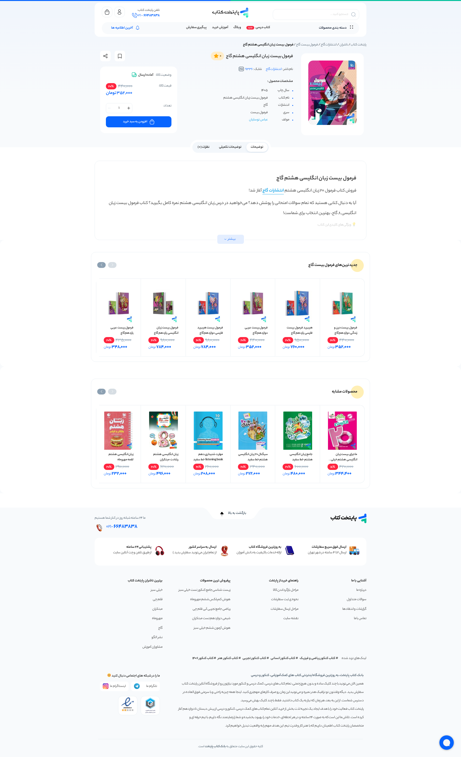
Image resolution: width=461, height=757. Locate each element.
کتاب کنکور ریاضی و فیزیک (317, 658)
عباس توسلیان (258, 120)
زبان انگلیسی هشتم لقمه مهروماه (121, 457)
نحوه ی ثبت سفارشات (284, 599)
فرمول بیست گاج (307, 45)
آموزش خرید (220, 27)
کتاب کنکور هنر (228, 658)
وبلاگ (237, 27)
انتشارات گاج (329, 45)
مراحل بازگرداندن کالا (285, 590)
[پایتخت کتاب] (230, 12)
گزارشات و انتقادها (354, 609)
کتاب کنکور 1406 (202, 658)
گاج (160, 628)
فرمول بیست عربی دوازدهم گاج (256, 330)
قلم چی (158, 599)
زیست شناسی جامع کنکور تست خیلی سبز (204, 590)
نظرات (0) (204, 147)
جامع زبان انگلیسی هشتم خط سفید (301, 457)
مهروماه (157, 618)
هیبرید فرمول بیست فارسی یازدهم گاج (299, 330)
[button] (112, 265)
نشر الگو (157, 637)
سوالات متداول (356, 599)
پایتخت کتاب (358, 45)
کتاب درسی (262, 27)
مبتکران (157, 609)
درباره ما (361, 590)
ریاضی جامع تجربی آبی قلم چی (211, 609)
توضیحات (257, 147)
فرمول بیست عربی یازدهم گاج (121, 330)
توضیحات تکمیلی (230, 147)
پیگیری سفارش (196, 27)
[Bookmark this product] (120, 56)
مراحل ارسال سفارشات (284, 609)
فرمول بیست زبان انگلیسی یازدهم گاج (166, 330)
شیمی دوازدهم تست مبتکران (211, 618)
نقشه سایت (290, 618)
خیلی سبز (157, 590)
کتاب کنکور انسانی (283, 658)
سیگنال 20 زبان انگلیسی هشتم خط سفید (253, 457)
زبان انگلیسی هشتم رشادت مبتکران (165, 457)
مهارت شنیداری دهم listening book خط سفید (208, 457)
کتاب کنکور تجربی (254, 658)
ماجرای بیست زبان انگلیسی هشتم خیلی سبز (344, 460)
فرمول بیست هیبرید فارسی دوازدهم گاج (210, 330)
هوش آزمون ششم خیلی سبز (212, 628)
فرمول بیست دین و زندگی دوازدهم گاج (345, 330)
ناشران (344, 45)
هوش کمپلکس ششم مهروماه (210, 599)
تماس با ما (360, 618)
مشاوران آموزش (152, 647)
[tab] (257, 146)
